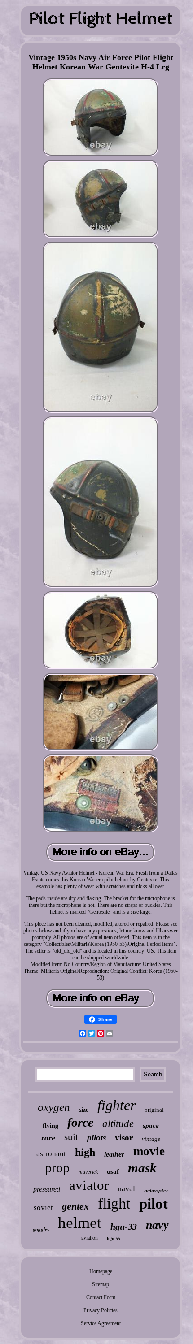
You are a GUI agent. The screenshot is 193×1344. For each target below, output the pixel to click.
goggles (41, 1229)
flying (50, 1126)
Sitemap (100, 1284)
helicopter (156, 1190)
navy (157, 1224)
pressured (46, 1189)
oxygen (54, 1107)
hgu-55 (113, 1238)
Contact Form (100, 1297)
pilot (153, 1204)
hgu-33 (123, 1226)
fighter (116, 1105)
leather (114, 1154)
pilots (96, 1137)
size (83, 1109)
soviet (43, 1207)
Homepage (100, 1271)
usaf (113, 1171)
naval (126, 1188)
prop (57, 1167)
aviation (89, 1237)
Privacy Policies (100, 1310)
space (151, 1125)
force (80, 1122)
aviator (89, 1185)
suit (71, 1137)
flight (114, 1203)
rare (48, 1137)
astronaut (51, 1153)
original (154, 1109)
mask (142, 1168)
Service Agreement (101, 1323)
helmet (79, 1222)
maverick (88, 1172)
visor (124, 1137)
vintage (151, 1139)
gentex (75, 1206)
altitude (118, 1123)
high (85, 1152)
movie (149, 1151)
